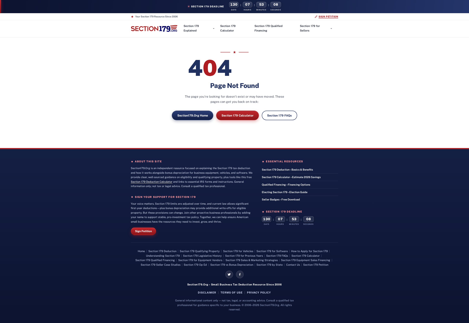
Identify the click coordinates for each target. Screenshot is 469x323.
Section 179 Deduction (162, 251)
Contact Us (293, 264)
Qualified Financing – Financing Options (286, 184)
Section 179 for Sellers (310, 28)
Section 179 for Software (272, 251)
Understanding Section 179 (163, 255)
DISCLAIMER (207, 292)
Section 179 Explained (191, 28)
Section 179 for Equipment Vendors (200, 260)
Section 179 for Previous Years (244, 255)
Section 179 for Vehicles (238, 251)
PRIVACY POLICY (259, 292)
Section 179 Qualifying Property (200, 251)
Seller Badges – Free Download (281, 199)
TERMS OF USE (232, 292)
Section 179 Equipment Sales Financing (305, 260)
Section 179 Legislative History (202, 255)
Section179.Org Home (192, 115)
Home (141, 251)
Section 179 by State (269, 264)
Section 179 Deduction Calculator (151, 181)
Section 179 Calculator (228, 28)
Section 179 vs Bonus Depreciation (231, 264)
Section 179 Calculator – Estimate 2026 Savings (291, 177)
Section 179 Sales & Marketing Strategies (252, 260)
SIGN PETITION (328, 16)
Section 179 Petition (315, 264)
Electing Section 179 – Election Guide (284, 192)
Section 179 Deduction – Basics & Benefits (287, 169)
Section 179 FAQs (279, 115)
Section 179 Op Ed (195, 264)
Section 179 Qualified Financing (268, 28)
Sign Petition (143, 231)
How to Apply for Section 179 (309, 251)
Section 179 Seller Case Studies (160, 264)
